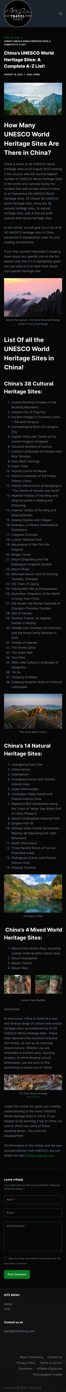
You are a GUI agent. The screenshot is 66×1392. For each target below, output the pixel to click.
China (36, 74)
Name (11, 1199)
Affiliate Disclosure (49, 1368)
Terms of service (51, 1363)
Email (11, 1212)
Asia (29, 74)
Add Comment (16, 1226)
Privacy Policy (26, 1363)
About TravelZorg (31, 1357)
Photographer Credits (47, 1374)
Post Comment (17, 1274)
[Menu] (60, 13)
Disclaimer (26, 1368)
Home (8, 1304)
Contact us (55, 1357)
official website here (40, 1155)
